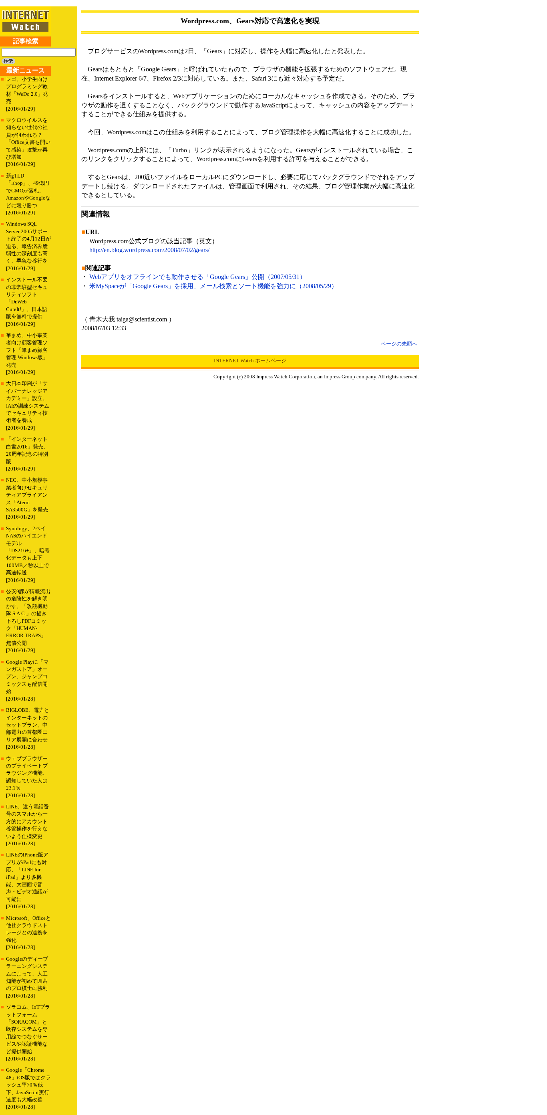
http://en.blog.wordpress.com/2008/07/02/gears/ (149, 249)
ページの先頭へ (399, 344)
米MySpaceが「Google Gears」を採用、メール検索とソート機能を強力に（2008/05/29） (213, 286)
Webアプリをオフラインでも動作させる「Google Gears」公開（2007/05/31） (197, 276)
